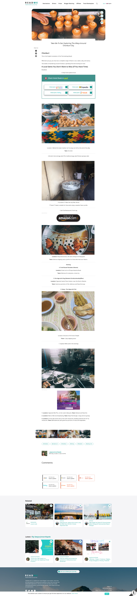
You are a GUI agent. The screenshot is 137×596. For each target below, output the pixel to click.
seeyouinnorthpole (35, 556)
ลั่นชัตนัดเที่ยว (33, 522)
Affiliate (78, 3)
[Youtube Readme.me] (32, 590)
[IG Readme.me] (35, 591)
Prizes (60, 3)
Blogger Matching (69, 3)
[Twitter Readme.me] (29, 590)
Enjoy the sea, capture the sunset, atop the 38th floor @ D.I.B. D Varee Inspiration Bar (70, 524)
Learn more (74, 593)
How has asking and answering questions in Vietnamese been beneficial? (68, 560)
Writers (54, 3)
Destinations (46, 3)
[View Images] (41, 434)
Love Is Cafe (34, 524)
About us (109, 586)
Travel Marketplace (88, 3)
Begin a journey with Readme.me (104, 590)
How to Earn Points (107, 588)
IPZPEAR (62, 521)
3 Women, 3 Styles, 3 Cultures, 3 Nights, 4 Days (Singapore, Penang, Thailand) (99, 560)
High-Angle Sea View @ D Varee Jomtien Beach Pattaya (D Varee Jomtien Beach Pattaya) (99, 524)
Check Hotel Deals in (58, 78)
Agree (106, 594)
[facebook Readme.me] (26, 591)
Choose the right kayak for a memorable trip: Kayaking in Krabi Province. (40, 560)
